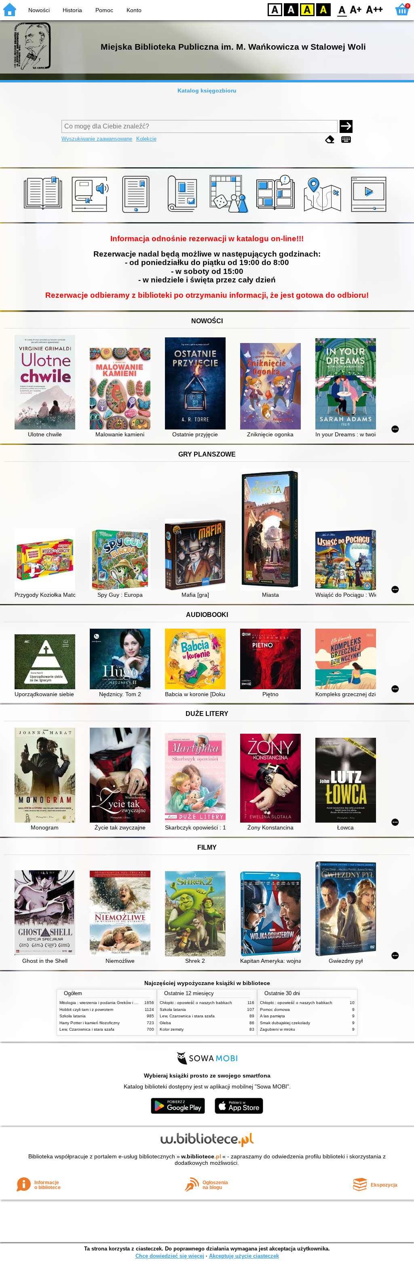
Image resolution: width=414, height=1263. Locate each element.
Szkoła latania (72, 1016)
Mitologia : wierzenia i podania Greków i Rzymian (104, 1002)
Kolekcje (146, 139)
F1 (356, 9)
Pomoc (104, 10)
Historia (72, 10)
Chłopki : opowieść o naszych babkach (196, 1002)
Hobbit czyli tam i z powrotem (86, 1009)
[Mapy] (323, 213)
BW (291, 9)
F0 (342, 9)
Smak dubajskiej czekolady (285, 1023)
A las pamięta (272, 1016)
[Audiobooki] (90, 213)
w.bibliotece (201, 1156)
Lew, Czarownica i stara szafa (86, 1029)
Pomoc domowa (275, 1009)
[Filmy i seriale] (370, 213)
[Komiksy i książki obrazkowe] (276, 213)
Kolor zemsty (172, 1029)
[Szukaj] (346, 126)
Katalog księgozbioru (207, 90)
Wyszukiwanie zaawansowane (96, 139)
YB (307, 9)
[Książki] (44, 213)
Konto (134, 10)
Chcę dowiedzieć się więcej (169, 1256)
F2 (374, 9)
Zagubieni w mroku (277, 1029)
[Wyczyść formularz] (329, 140)
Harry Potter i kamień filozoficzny (89, 1023)
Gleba (165, 1023)
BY (323, 9)
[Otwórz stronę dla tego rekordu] (47, 383)
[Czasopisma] (183, 213)
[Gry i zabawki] (230, 213)
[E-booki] (137, 213)
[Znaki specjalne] (346, 140)
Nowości (39, 10)
